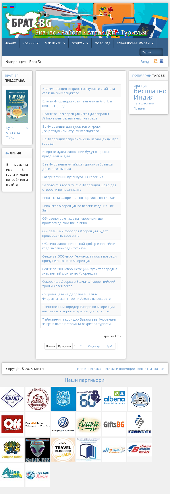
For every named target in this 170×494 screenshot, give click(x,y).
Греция (139, 108)
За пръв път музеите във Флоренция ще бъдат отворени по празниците (79, 187)
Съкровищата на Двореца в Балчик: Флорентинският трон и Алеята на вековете (76, 296)
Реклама (94, 369)
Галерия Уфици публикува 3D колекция (72, 177)
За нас (159, 369)
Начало (10, 43)
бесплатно (150, 90)
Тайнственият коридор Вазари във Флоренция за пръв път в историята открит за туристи (79, 321)
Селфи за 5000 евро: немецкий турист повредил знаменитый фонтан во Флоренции (79, 271)
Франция (140, 86)
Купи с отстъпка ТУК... (17, 132)
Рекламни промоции (119, 369)
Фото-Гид (102, 43)
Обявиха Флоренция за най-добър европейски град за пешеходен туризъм (78, 246)
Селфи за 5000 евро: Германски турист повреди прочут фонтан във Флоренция (79, 258)
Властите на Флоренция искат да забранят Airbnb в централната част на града (75, 116)
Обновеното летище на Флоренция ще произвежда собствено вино (72, 220)
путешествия (144, 103)
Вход (145, 61)
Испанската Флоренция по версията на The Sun (79, 198)
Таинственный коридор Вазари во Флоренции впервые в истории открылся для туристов (78, 309)
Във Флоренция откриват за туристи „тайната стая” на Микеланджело (78, 90)
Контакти (144, 369)
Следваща (94, 346)
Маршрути (53, 43)
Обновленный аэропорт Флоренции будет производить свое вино (75, 233)
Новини (29, 43)
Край (109, 346)
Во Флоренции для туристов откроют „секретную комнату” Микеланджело (72, 128)
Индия (144, 97)
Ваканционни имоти (133, 43)
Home (81, 369)
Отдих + (78, 43)
